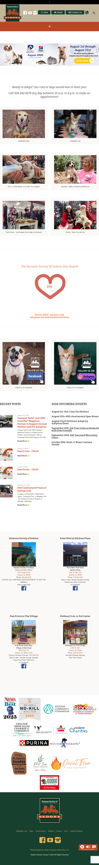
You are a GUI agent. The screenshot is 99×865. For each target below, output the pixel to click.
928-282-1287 (78, 577)
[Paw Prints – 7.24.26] (6, 454)
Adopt (59, 12)
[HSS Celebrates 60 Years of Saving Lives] (6, 491)
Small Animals (41, 831)
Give (46, 12)
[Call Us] (87, 10)
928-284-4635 (34, 655)
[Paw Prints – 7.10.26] (6, 472)
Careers (59, 831)
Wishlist (51, 831)
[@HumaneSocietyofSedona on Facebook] (25, 13)
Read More (22, 441)
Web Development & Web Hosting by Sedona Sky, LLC (49, 850)
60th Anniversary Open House (82, 416)
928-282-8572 (78, 653)
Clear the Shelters (79, 411)
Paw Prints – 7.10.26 (27, 469)
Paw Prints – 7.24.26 (28, 451)
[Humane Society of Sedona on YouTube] (30, 13)
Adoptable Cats (21, 831)
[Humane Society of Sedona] (49, 810)
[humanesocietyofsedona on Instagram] (35, 13)
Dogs (31, 831)
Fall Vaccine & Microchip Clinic (74, 436)
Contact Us (76, 12)
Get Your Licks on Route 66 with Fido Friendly (75, 429)
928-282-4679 (26, 577)
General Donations (76, 831)
